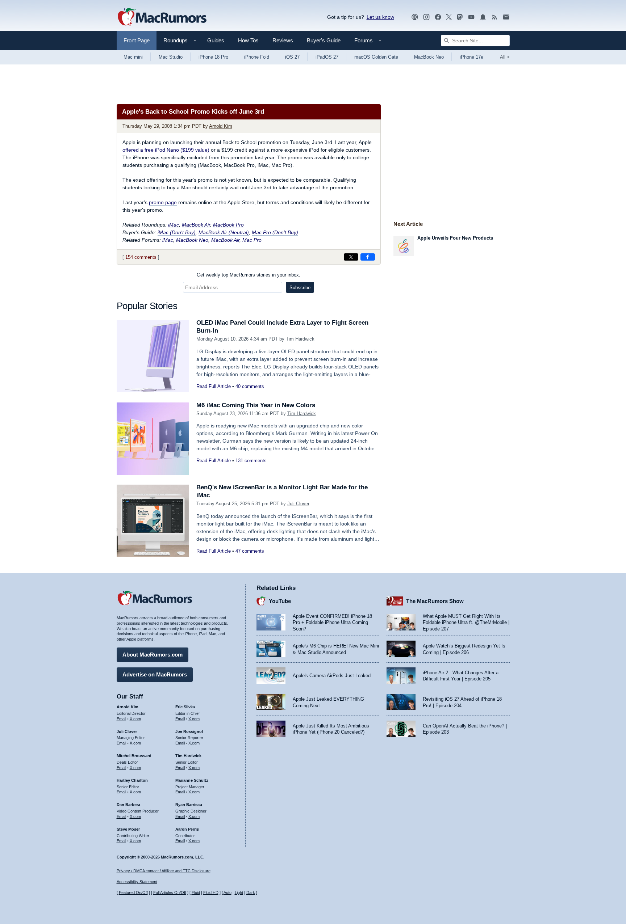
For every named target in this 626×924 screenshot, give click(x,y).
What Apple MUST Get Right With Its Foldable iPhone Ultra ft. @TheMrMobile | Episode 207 (466, 622)
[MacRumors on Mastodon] (459, 17)
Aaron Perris (187, 829)
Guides (215, 40)
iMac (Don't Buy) (177, 232)
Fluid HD (210, 892)
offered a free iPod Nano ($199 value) (165, 150)
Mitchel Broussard (134, 756)
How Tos (248, 40)
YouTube (280, 601)
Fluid (196, 892)
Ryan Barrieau (188, 804)
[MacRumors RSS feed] (494, 17)
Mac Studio (171, 57)
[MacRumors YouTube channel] (471, 17)
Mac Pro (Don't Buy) (275, 232)
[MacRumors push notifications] (483, 17)
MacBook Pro (228, 225)
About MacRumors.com (152, 654)
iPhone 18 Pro (213, 57)
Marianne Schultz (191, 780)
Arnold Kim (220, 126)
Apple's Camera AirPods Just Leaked (332, 675)
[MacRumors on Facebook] (438, 17)
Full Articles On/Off (169, 892)
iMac (173, 225)
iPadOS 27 (327, 57)
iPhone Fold (256, 57)
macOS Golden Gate (376, 57)
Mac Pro (252, 240)
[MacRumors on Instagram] (426, 17)
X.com (135, 719)
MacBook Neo (429, 57)
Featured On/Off (133, 892)
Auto (227, 892)
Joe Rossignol (189, 731)
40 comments (249, 386)
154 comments (140, 257)
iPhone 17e (471, 57)
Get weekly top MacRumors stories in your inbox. (248, 275)
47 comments (249, 551)
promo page (163, 202)
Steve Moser (128, 829)
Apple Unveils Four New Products (455, 238)
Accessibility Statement (137, 881)
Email (121, 719)
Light (239, 892)
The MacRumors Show (435, 601)
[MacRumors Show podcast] (414, 17)
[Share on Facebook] (367, 257)
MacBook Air (196, 225)
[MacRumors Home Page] (162, 17)
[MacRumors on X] (449, 17)
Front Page (137, 40)
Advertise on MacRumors (154, 674)
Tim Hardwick (300, 339)
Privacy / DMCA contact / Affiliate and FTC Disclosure (163, 871)
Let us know (380, 17)
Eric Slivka (185, 707)
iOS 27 (292, 57)
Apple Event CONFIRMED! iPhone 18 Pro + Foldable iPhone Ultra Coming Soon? (332, 622)
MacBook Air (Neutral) (224, 232)
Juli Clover (298, 503)
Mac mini (133, 57)
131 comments (251, 460)
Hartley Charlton (132, 780)
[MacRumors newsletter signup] (506, 17)
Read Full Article (213, 386)
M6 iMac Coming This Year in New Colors (255, 405)
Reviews (282, 40)
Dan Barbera (128, 804)
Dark (250, 892)
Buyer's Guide (324, 40)
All (505, 57)
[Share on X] (351, 257)
